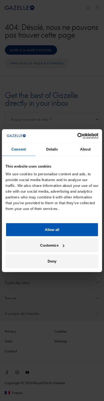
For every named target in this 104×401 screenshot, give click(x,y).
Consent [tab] (18, 149)
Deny (52, 261)
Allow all (52, 229)
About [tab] (85, 149)
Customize (49, 245)
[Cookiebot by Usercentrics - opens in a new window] (77, 136)
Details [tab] (52, 149)
